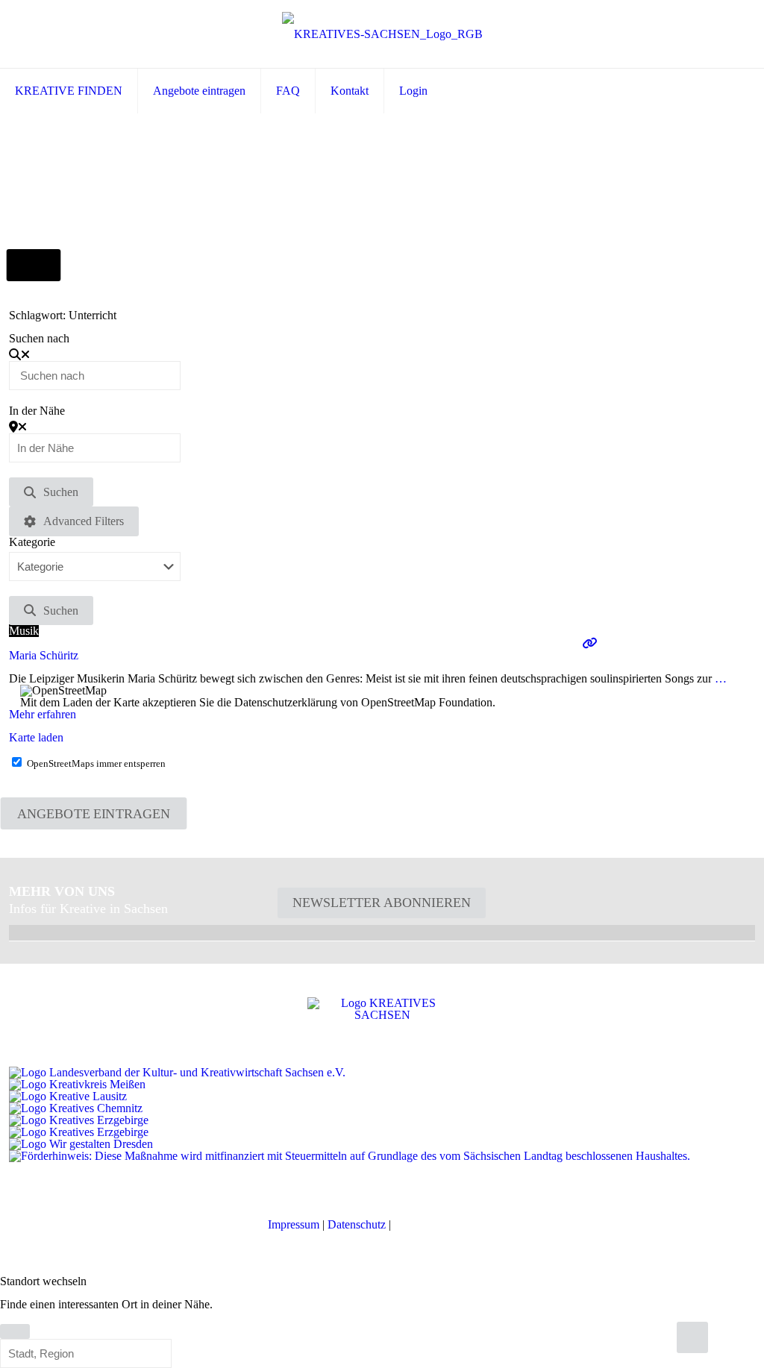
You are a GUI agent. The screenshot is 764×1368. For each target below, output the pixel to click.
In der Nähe (37, 411)
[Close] (15, 1331)
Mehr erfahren (42, 714)
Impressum (293, 1224)
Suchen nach (39, 339)
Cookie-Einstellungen (445, 1224)
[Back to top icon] (692, 1337)
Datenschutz (357, 1224)
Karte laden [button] (36, 737)
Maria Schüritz (43, 655)
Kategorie (32, 542)
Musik (24, 630)
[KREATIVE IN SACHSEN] (382, 34)
